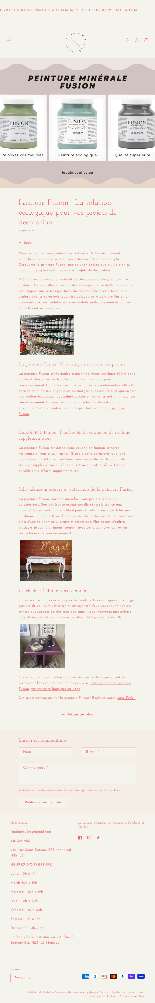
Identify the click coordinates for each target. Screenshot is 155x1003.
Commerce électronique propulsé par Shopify (81, 992)
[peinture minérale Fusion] (47, 354)
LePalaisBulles (45, 992)
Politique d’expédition (132, 996)
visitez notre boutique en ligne (55, 689)
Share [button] (27, 242)
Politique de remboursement (128, 992)
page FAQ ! (126, 698)
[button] (8, 40)
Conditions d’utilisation (102, 996)
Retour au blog (80, 714)
